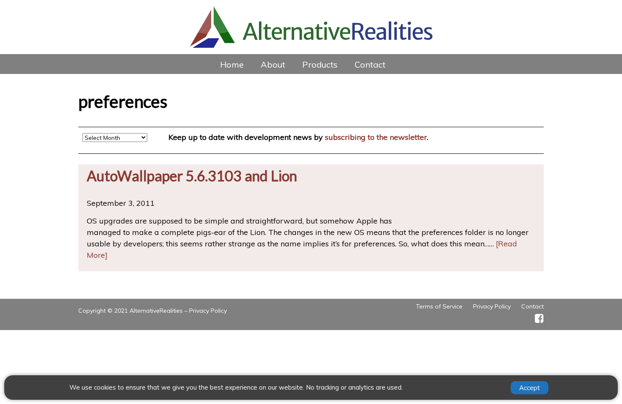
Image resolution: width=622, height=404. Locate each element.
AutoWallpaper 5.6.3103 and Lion (192, 175)
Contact (370, 64)
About (273, 64)
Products (320, 64)
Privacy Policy (208, 310)
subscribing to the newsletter (376, 137)
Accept (529, 388)
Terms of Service (439, 306)
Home (232, 64)
